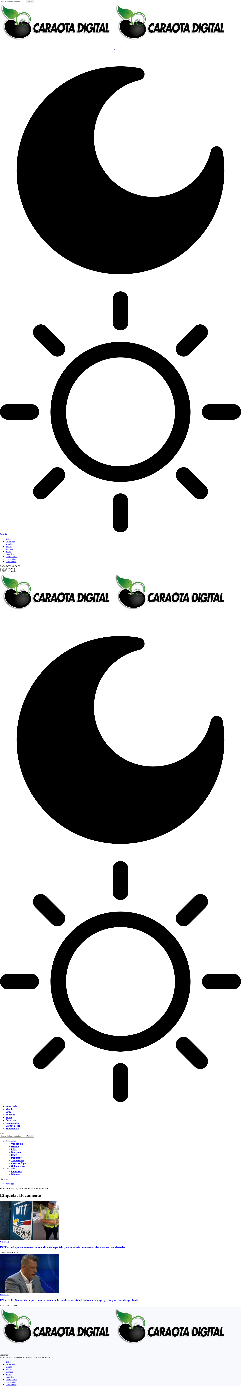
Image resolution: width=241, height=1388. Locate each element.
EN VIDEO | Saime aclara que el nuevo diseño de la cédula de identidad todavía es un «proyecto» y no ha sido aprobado (69, 1300)
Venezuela (4, 1242)
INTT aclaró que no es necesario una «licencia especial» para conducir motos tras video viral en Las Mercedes (62, 1247)
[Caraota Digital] (114, 618)
